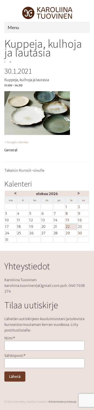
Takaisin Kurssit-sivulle (24, 170)
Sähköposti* (15, 355)
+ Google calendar (16, 142)
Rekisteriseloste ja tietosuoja (63, 401)
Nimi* (9, 338)
